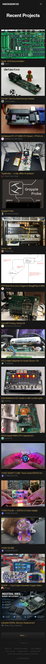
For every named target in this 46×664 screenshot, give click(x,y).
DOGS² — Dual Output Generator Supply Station (21, 585)
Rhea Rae (9, 251)
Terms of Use (10, 651)
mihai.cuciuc (10, 101)
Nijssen (8, 400)
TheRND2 (9, 363)
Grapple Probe (7, 210)
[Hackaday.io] (10, 4)
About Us (8, 648)
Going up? (23, 643)
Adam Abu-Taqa (11, 176)
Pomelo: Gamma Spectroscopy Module (17, 98)
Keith (7, 63)
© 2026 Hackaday (23, 658)
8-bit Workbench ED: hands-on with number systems (23, 397)
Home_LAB (6, 248)
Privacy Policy (23, 651)
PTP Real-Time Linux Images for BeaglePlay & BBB (22, 285)
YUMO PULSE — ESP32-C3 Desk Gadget (19, 510)
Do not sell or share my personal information (23, 654)
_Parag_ (8, 288)
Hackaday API (35, 651)
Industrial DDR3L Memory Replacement (18, 622)
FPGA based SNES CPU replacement (17, 435)
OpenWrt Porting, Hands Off (13, 323)
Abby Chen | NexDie (13, 625)
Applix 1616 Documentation (12, 61)
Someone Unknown (13, 325)
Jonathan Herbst (11, 213)
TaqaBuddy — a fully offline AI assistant (17, 173)
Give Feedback (36, 648)
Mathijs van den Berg (13, 138)
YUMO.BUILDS (11, 475)
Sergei (7, 588)
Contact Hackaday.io (21, 648)
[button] (41, 4)
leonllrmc (8, 438)
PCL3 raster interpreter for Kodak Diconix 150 (20, 360)
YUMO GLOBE (7, 547)
